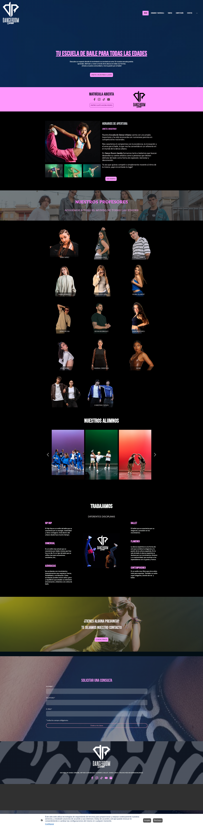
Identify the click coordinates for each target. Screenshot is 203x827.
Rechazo (158, 820)
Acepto (147, 820)
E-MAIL (49, 709)
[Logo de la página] (11, 13)
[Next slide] (155, 455)
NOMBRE (49, 686)
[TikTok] (103, 99)
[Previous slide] (48, 455)
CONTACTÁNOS (101, 639)
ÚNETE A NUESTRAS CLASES (101, 75)
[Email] (108, 99)
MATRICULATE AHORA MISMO (101, 105)
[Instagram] (99, 99)
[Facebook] (94, 99)
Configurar (49, 824)
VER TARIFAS (111, 179)
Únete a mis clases (96, 725)
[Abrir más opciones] (197, 13)
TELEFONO (50, 698)
